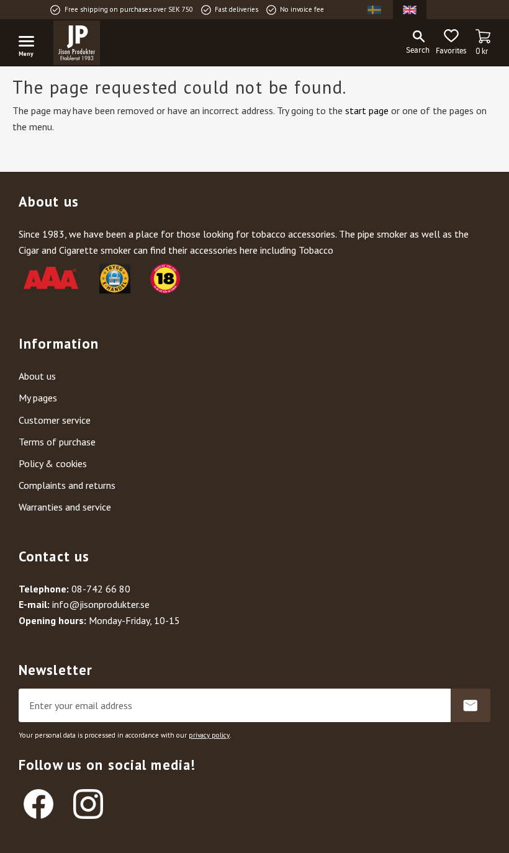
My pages (38, 397)
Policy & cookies (53, 463)
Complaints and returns (67, 485)
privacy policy (209, 735)
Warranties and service (65, 507)
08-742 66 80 (100, 589)
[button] (31, 43)
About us (37, 376)
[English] (409, 9)
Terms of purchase (57, 441)
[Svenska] (374, 9)
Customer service (55, 420)
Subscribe (470, 705)
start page (367, 110)
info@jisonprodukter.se (101, 604)
